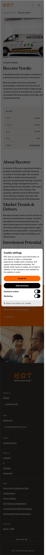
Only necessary (22, 285)
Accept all (22, 278)
